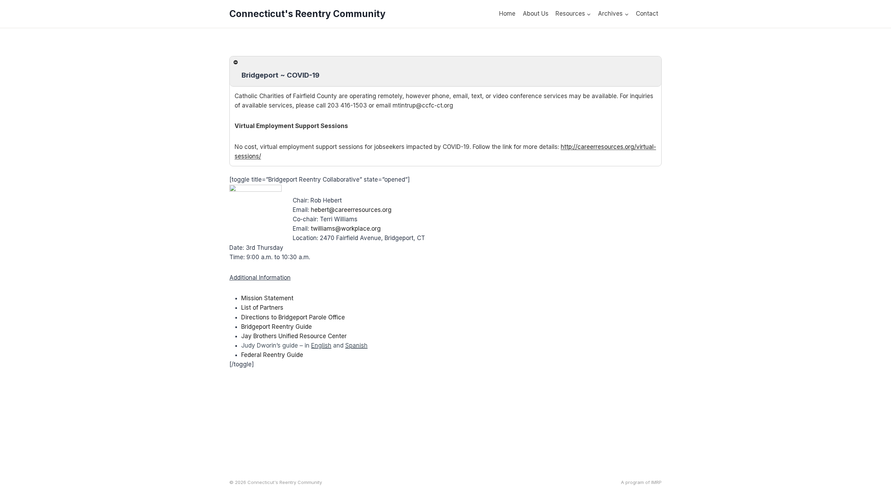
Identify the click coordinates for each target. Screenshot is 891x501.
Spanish (356, 345)
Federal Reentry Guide (272, 354)
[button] (445, 71)
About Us (536, 13)
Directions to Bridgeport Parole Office (293, 317)
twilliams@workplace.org (346, 228)
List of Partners (262, 307)
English (321, 345)
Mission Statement (267, 298)
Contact (647, 13)
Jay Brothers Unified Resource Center (294, 336)
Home (507, 13)
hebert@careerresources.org (351, 209)
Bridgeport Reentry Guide (276, 326)
